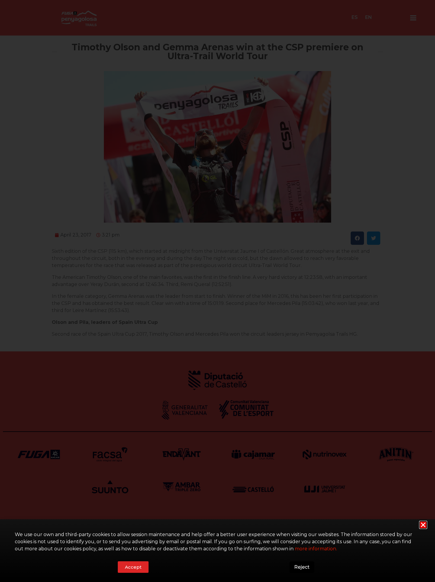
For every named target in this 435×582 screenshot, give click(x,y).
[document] (217, 291)
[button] (423, 525)
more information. (316, 549)
